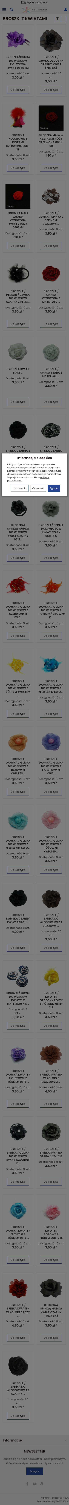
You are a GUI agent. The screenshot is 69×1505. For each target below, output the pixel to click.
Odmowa (38, 488)
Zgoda (54, 488)
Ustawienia (20, 488)
